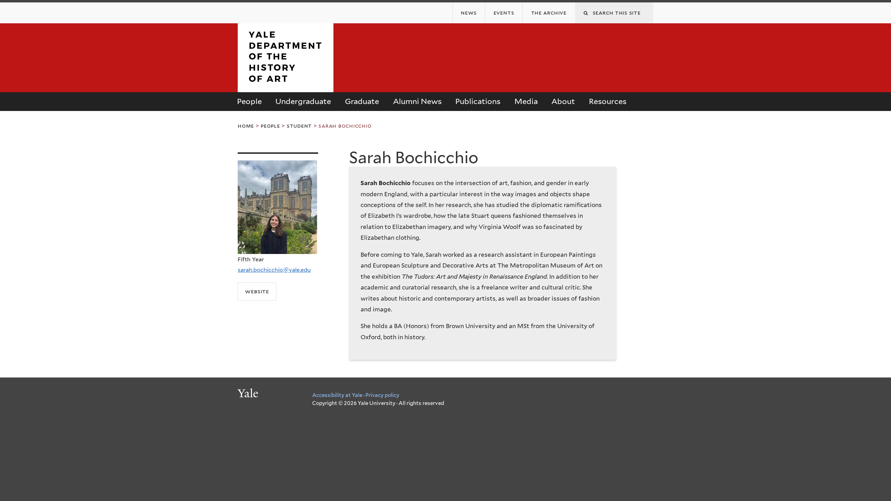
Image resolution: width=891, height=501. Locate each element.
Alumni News (417, 101)
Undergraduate (303, 101)
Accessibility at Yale (337, 395)
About (563, 101)
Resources (607, 101)
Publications (477, 101)
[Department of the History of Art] (285, 86)
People (249, 101)
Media (526, 101)
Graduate (362, 101)
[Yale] (249, 394)
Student (299, 125)
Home (246, 125)
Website (257, 291)
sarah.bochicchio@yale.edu (274, 269)
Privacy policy (382, 395)
